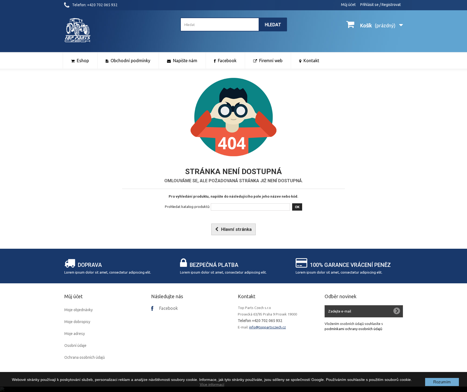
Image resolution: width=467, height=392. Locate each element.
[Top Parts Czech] (118, 30)
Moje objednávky (78, 310)
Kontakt (246, 296)
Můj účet (348, 4)
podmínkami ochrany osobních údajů (353, 329)
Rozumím (442, 382)
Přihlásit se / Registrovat (380, 4)
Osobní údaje (75, 345)
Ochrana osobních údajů (84, 357)
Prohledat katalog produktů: (187, 206)
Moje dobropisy (77, 322)
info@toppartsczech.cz (267, 327)
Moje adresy (74, 333)
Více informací (212, 384)
